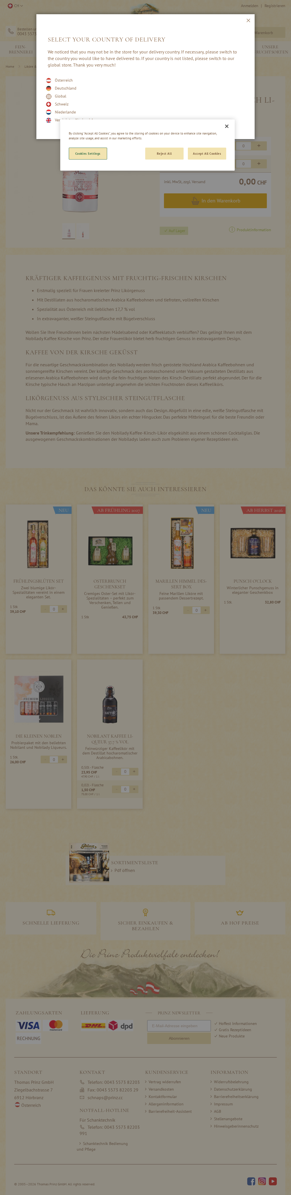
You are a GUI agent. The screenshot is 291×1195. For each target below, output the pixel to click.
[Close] (227, 126)
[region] (147, 145)
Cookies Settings (88, 153)
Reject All (164, 153)
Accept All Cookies (207, 153)
